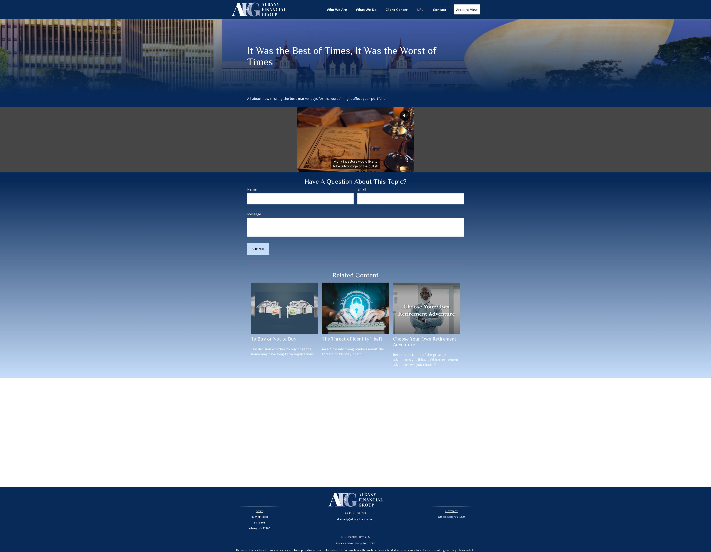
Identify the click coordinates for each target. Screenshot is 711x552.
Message (254, 214)
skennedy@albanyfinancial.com (355, 519)
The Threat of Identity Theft (352, 339)
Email (361, 189)
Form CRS (369, 543)
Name (252, 189)
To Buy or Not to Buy (273, 339)
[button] (337, 9)
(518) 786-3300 (456, 516)
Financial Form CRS (358, 536)
